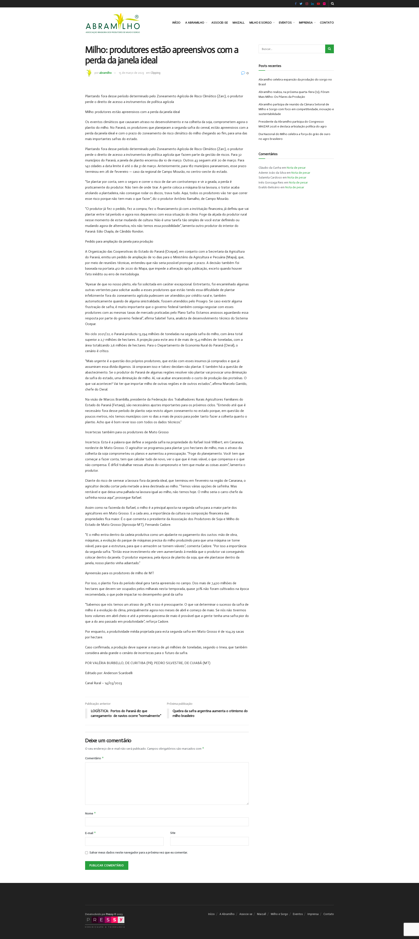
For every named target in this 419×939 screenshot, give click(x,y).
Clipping (155, 72)
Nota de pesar (296, 168)
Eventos (285, 22)
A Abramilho (194, 22)
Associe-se (219, 22)
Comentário (94, 758)
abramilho (105, 72)
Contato (327, 22)
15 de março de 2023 (131, 72)
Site (172, 833)
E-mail (90, 833)
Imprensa (306, 22)
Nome (90, 813)
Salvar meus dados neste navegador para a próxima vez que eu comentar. (138, 852)
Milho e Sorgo (260, 22)
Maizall (239, 22)
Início (176, 22)
